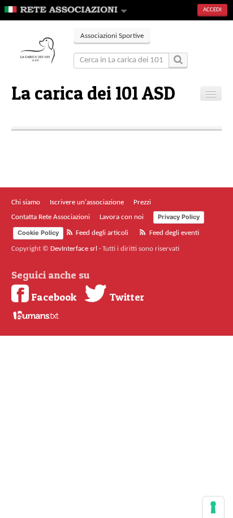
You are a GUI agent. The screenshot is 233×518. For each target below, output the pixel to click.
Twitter (125, 296)
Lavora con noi (122, 217)
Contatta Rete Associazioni (50, 217)
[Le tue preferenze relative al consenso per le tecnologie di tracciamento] (213, 507)
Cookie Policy (38, 233)
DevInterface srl (73, 248)
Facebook (52, 296)
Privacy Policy (179, 217)
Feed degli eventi (173, 233)
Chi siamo (25, 202)
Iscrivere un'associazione (87, 202)
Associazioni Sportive (112, 36)
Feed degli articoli (101, 233)
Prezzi (142, 202)
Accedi (212, 10)
